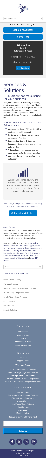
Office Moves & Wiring (12, 279)
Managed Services (10, 284)
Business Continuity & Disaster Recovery (19, 288)
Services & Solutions (15, 273)
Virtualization (8, 305)
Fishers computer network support (22, 246)
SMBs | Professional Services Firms (23, 370)
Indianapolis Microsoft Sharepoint (27, 253)
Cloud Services (9, 301)
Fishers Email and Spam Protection (15, 255)
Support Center (23, 360)
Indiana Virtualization (19, 258)
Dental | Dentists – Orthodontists (23, 376)
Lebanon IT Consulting (11, 251)
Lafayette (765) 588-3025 (23, 62)
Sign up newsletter (23, 29)
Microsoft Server (23, 401)
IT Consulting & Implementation (16, 292)
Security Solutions (10, 310)
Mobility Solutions (23, 413)
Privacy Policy (23, 455)
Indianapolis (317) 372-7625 (23, 56)
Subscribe (23, 431)
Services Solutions (23, 387)
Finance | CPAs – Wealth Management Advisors (23, 382)
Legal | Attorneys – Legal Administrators (23, 373)
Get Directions (23, 68)
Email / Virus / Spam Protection (15, 297)
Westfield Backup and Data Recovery (28, 248)
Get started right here (23, 213)
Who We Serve (23, 365)
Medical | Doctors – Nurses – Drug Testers (23, 379)
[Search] (40, 267)
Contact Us (23, 36)
